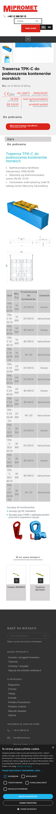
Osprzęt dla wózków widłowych (24, 670)
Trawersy (13, 662)
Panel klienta (30, 28)
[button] (16, 580)
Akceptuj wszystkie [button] (28, 796)
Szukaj (38, 21)
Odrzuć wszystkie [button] (28, 803)
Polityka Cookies (17, 706)
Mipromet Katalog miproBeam (23, 126)
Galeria (12, 715)
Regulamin (14, 685)
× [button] (53, 748)
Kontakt (12, 698)
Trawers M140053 (16, 587)
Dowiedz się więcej (24, 766)
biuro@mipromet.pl (21, 738)
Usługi (11, 693)
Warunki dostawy (17, 711)
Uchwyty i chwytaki (18, 666)
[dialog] (28, 779)
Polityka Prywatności (19, 702)
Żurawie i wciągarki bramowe (23, 657)
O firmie (12, 689)
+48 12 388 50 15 (16, 16)
